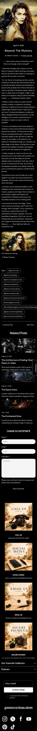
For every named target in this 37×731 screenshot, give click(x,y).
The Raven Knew (9, 389)
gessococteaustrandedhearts (13, 316)
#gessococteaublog (10, 275)
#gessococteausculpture (12, 289)
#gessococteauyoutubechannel (14, 298)
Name (4, 437)
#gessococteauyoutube (11, 293)
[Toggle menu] (2, 3)
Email (4, 447)
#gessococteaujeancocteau (13, 280)
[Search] (31, 3)
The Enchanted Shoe (11, 416)
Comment (5, 457)
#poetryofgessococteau (12, 302)
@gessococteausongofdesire (13, 312)
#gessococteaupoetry (11, 284)
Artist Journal (27, 56)
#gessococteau (13, 270)
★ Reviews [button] (36, 368)
